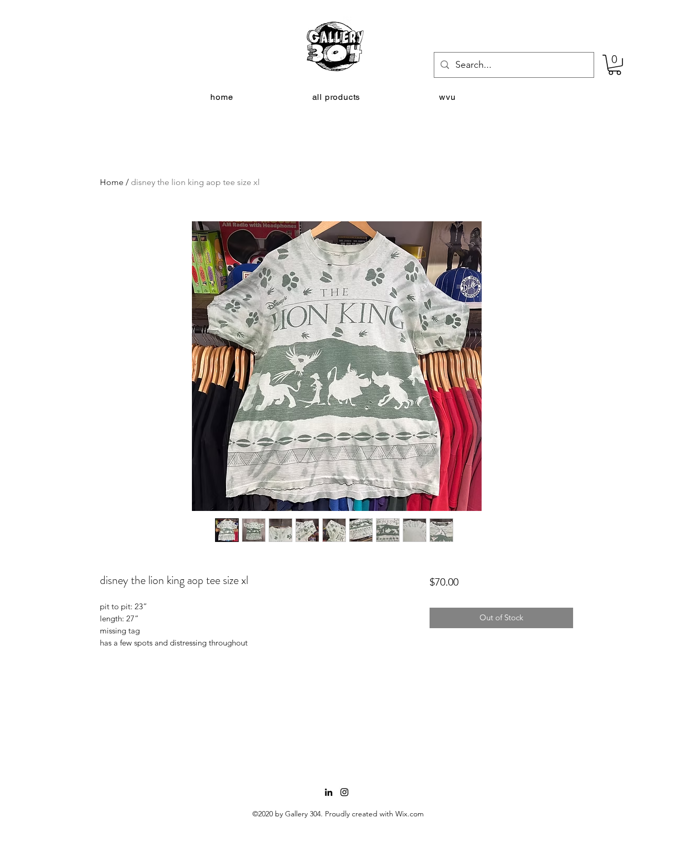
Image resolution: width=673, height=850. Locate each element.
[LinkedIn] (328, 792)
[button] (615, 65)
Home (112, 182)
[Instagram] (344, 792)
